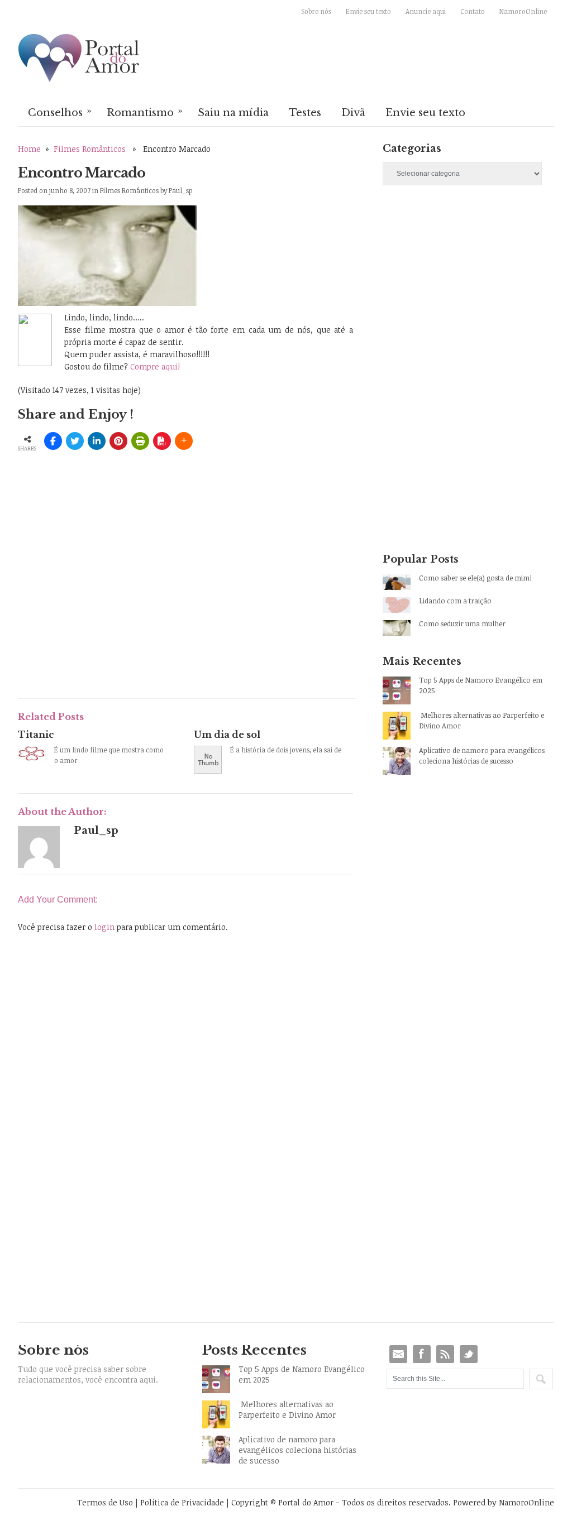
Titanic (36, 734)
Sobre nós (316, 11)
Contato (472, 11)
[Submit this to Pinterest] (118, 441)
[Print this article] (140, 441)
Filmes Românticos (90, 148)
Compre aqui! (155, 366)
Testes (305, 113)
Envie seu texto (368, 11)
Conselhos (60, 111)
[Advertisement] (148, 607)
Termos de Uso (105, 1502)
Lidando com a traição (455, 601)
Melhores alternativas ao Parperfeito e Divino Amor (481, 720)
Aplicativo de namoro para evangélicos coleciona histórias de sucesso (482, 755)
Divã (353, 113)
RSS (445, 1354)
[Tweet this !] (75, 441)
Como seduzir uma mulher (462, 623)
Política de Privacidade (182, 1502)
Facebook (422, 1354)
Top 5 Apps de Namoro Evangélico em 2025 (480, 685)
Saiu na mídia (233, 113)
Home (29, 148)
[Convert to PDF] (162, 441)
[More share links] (184, 441)
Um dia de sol (227, 734)
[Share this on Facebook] (53, 441)
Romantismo (145, 111)
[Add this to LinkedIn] (97, 441)
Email (398, 1354)
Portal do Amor (79, 58)
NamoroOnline (523, 11)
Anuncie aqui (426, 11)
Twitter (469, 1354)
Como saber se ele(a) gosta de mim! (475, 578)
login (104, 927)
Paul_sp (181, 190)
